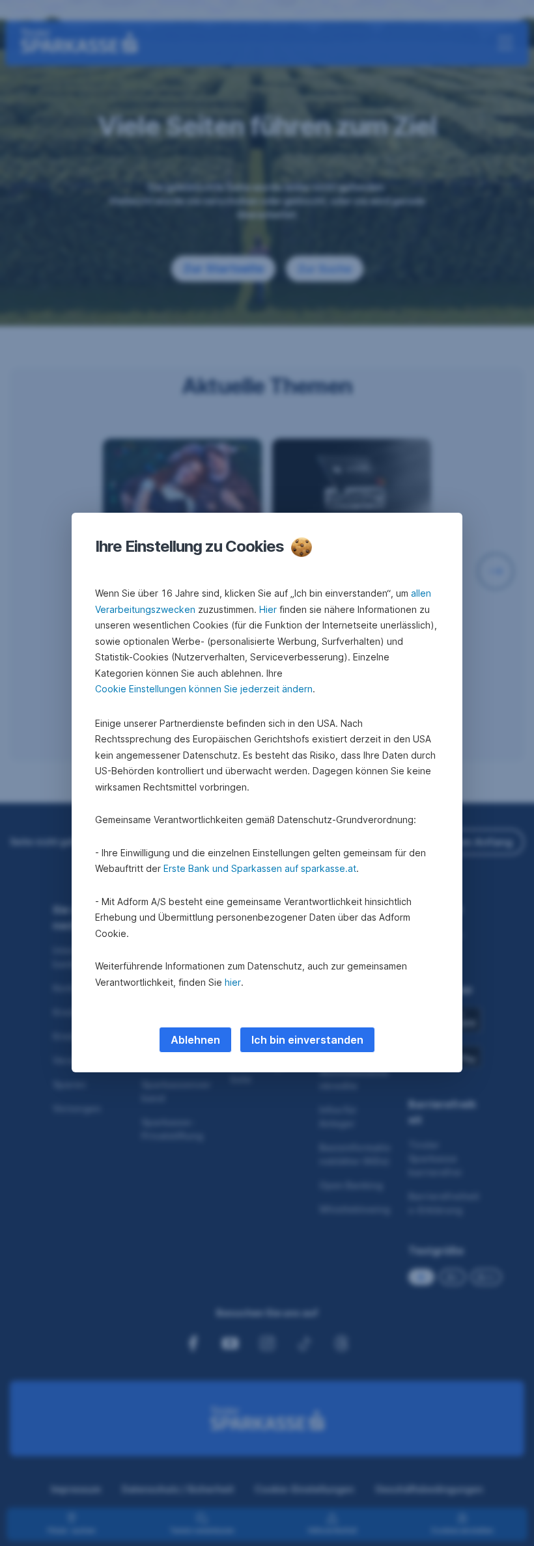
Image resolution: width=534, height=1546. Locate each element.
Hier (268, 609)
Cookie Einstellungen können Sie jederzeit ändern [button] (204, 688)
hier (233, 982)
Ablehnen (195, 1039)
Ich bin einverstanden (307, 1039)
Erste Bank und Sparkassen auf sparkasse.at (259, 868)
